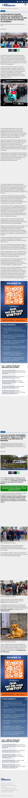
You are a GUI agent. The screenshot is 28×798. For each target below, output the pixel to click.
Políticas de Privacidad (7, 791)
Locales (3, 11)
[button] (2, 5)
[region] (14, 116)
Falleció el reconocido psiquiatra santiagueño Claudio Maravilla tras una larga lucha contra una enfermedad (13, 392)
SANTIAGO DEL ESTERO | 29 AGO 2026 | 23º (9, 8)
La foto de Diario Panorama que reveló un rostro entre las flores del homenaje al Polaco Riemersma (14, 372)
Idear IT (12, 796)
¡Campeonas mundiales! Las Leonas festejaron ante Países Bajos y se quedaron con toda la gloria (13, 382)
